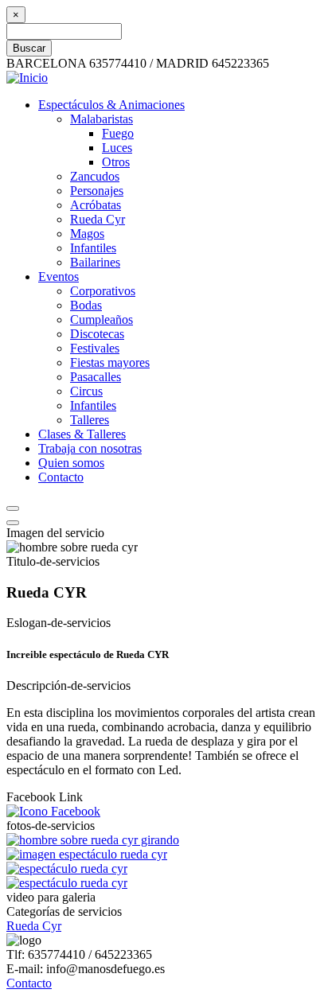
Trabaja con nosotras (90, 448)
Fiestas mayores (110, 362)
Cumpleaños (101, 319)
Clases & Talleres (82, 434)
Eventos (58, 276)
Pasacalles (95, 377)
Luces (117, 147)
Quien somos (71, 462)
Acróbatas (95, 205)
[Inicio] (27, 77)
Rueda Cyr (97, 219)
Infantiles (93, 248)
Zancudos (94, 176)
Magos (87, 233)
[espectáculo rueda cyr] (66, 868)
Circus (86, 391)
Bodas (86, 305)
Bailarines (95, 262)
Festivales (94, 348)
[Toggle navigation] (12, 522)
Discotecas (97, 334)
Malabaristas (101, 119)
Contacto (61, 477)
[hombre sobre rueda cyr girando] (92, 840)
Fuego (118, 133)
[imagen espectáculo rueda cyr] (86, 854)
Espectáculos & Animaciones (111, 104)
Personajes (96, 190)
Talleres (89, 419)
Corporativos (102, 291)
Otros (116, 162)
